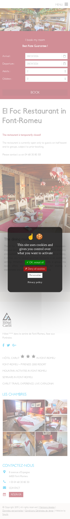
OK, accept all (36, 262)
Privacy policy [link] (35, 282)
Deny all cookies (36, 269)
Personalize (35, 275)
